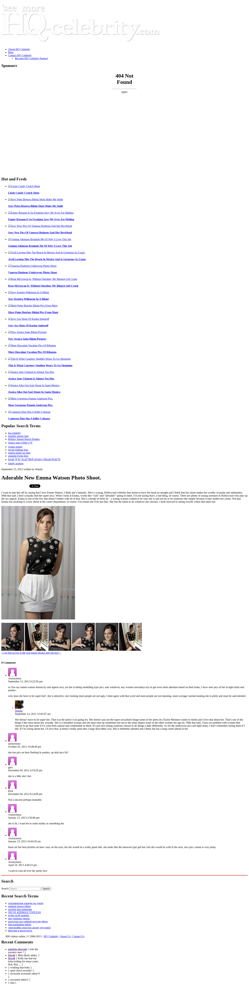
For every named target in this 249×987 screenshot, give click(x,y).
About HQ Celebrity (19, 49)
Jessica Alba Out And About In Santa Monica (34, 392)
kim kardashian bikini (19, 924)
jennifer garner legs (18, 436)
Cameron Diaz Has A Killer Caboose (29, 418)
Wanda (18, 710)
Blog (10, 52)
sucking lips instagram (20, 909)
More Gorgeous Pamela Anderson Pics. (30, 405)
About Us (65, 936)
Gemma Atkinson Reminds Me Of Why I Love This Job (40, 245)
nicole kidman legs (18, 449)
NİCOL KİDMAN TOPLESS (24, 912)
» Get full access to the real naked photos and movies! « (31, 652)
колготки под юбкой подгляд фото (28, 921)
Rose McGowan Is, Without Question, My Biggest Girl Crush (43, 285)
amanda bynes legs (18, 455)
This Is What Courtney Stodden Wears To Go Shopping (40, 365)
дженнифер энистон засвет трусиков (29, 927)
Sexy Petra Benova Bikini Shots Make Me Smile (35, 206)
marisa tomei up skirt (19, 452)
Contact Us (78, 936)
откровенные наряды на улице (25, 903)
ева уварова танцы (19, 918)
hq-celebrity (14, 433)
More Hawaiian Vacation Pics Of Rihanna (32, 352)
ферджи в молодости (20, 930)
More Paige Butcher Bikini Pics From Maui (33, 312)
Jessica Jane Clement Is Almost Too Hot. (31, 378)
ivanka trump (15, 446)
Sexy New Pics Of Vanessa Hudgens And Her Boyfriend (40, 232)
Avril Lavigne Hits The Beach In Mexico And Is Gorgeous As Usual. (47, 259)
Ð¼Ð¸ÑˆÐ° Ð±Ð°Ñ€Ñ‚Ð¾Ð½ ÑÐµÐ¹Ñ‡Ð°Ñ (34, 459)
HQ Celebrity (51, 936)
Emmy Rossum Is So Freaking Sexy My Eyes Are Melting (41, 219)
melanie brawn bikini (19, 906)
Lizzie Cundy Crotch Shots (23, 192)
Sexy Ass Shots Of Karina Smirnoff (28, 325)
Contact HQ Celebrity (20, 55)
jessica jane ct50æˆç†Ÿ (20, 442)
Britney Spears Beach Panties (24, 439)
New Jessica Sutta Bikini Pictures (27, 338)
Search (5, 888)
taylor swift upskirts (18, 915)
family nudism (15, 463)
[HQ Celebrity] (87, 43)
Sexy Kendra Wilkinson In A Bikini (28, 299)
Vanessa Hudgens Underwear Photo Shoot (32, 272)
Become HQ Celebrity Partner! (31, 58)
